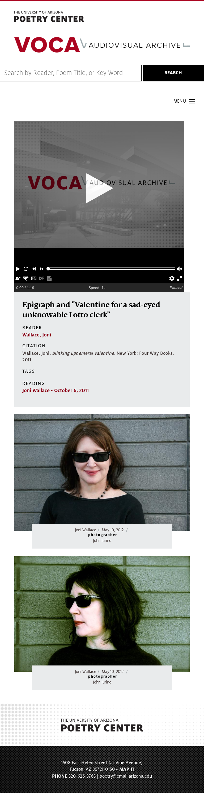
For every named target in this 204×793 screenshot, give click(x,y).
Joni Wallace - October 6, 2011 (55, 390)
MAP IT (127, 769)
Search (173, 73)
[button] (18, 269)
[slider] (48, 268)
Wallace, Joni (36, 335)
